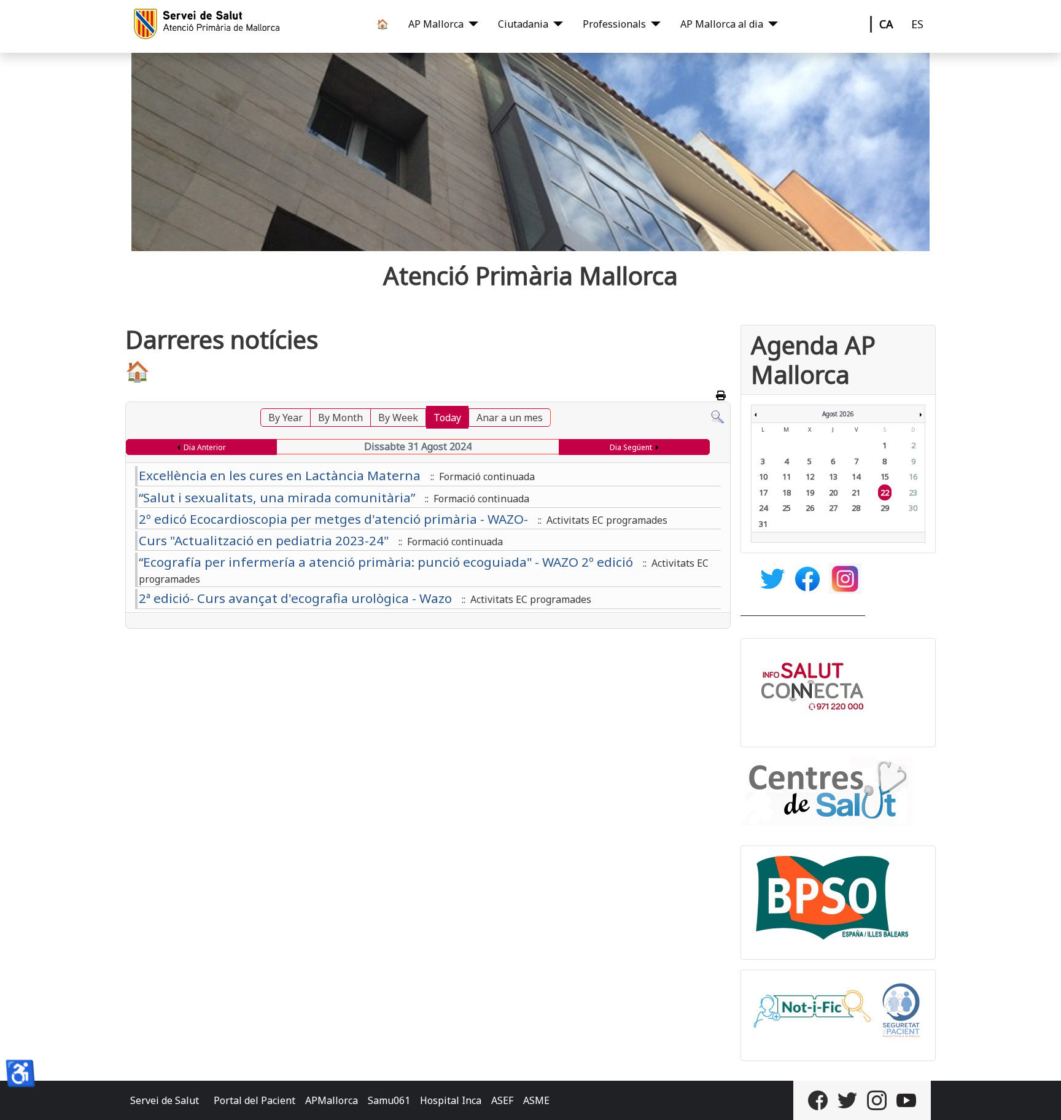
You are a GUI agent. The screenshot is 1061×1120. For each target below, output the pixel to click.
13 (833, 476)
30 (913, 507)
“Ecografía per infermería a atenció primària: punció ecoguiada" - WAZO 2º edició (386, 561)
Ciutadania (523, 24)
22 (884, 492)
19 (810, 492)
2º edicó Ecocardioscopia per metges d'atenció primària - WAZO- (333, 518)
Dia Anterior (205, 447)
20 (833, 492)
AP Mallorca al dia (721, 24)
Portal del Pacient (254, 1100)
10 (763, 476)
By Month (340, 417)
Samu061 (389, 1100)
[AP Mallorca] (471, 24)
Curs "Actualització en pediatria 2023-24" (264, 540)
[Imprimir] (722, 395)
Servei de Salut (164, 1100)
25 (786, 507)
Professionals (614, 24)
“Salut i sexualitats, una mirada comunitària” (277, 497)
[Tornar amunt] (1039, 1097)
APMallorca (331, 1100)
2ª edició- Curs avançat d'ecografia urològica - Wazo (295, 598)
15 (884, 476)
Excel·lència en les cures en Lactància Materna (280, 475)
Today (447, 417)
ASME (536, 1100)
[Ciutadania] (555, 24)
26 (810, 507)
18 (786, 492)
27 (833, 507)
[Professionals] (653, 24)
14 (856, 476)
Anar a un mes (509, 417)
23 (913, 492)
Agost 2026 (838, 414)
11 (786, 476)
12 (810, 476)
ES (917, 24)
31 (763, 523)
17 (763, 492)
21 (856, 492)
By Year (285, 417)
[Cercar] (717, 415)
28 (856, 507)
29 (884, 507)
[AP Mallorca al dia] (770, 24)
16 (913, 476)
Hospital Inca (450, 1100)
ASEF (502, 1100)
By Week (398, 417)
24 (763, 507)
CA (886, 24)
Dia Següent (631, 447)
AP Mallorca (436, 24)
